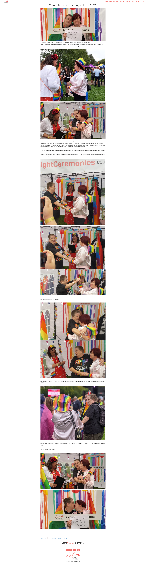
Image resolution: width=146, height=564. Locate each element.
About (110, 1)
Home (106, 1)
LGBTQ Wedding (52, 538)
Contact (142, 1)
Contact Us (69, 549)
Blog (133, 1)
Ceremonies (115, 1)
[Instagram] (13, 1)
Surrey (48, 535)
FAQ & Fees (122, 1)
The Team (128, 1)
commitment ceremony (62, 538)
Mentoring (138, 1)
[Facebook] (12, 1)
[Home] (6, 1)
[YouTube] (15, 1)
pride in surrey (44, 538)
